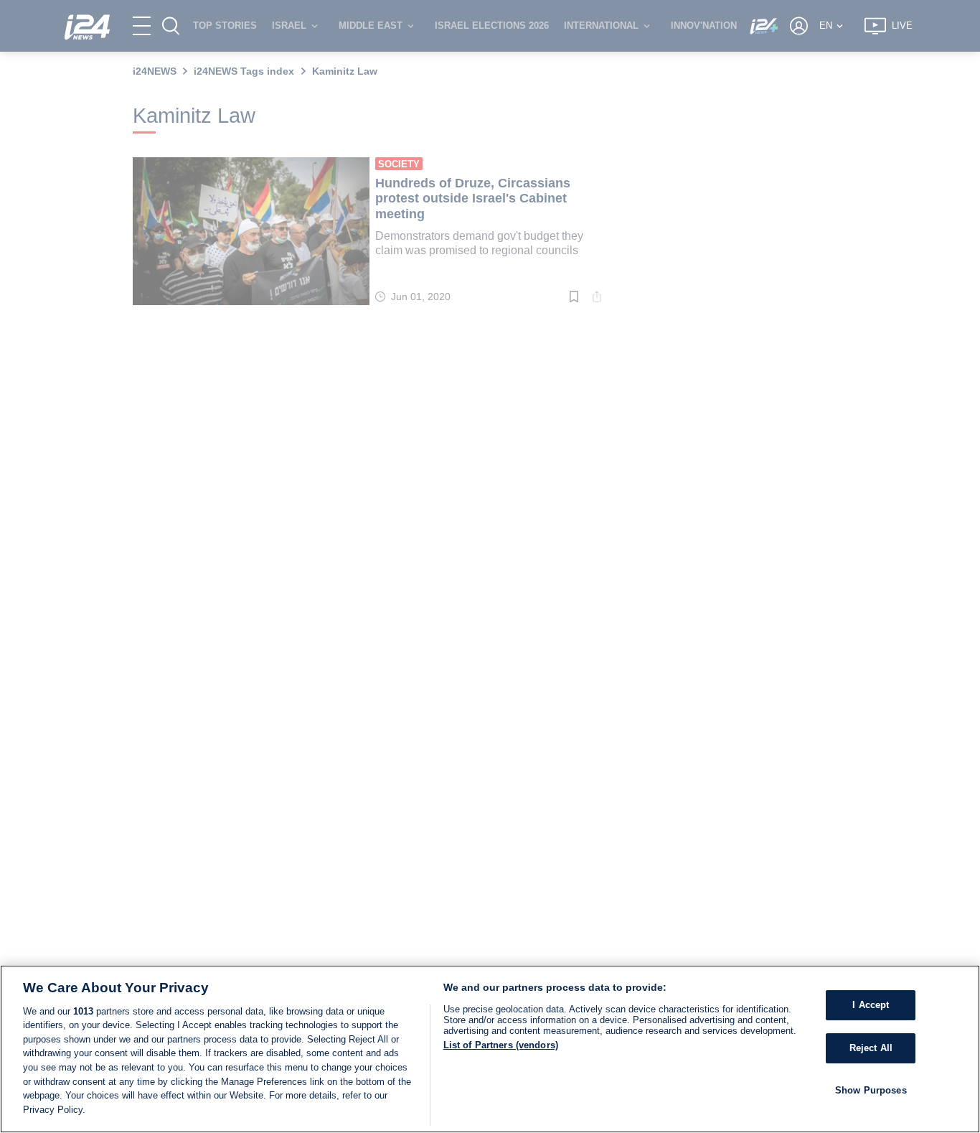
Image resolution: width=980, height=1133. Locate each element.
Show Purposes (871, 1089)
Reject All (870, 1048)
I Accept (870, 1004)
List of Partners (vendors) (500, 1045)
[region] (490, 1049)
